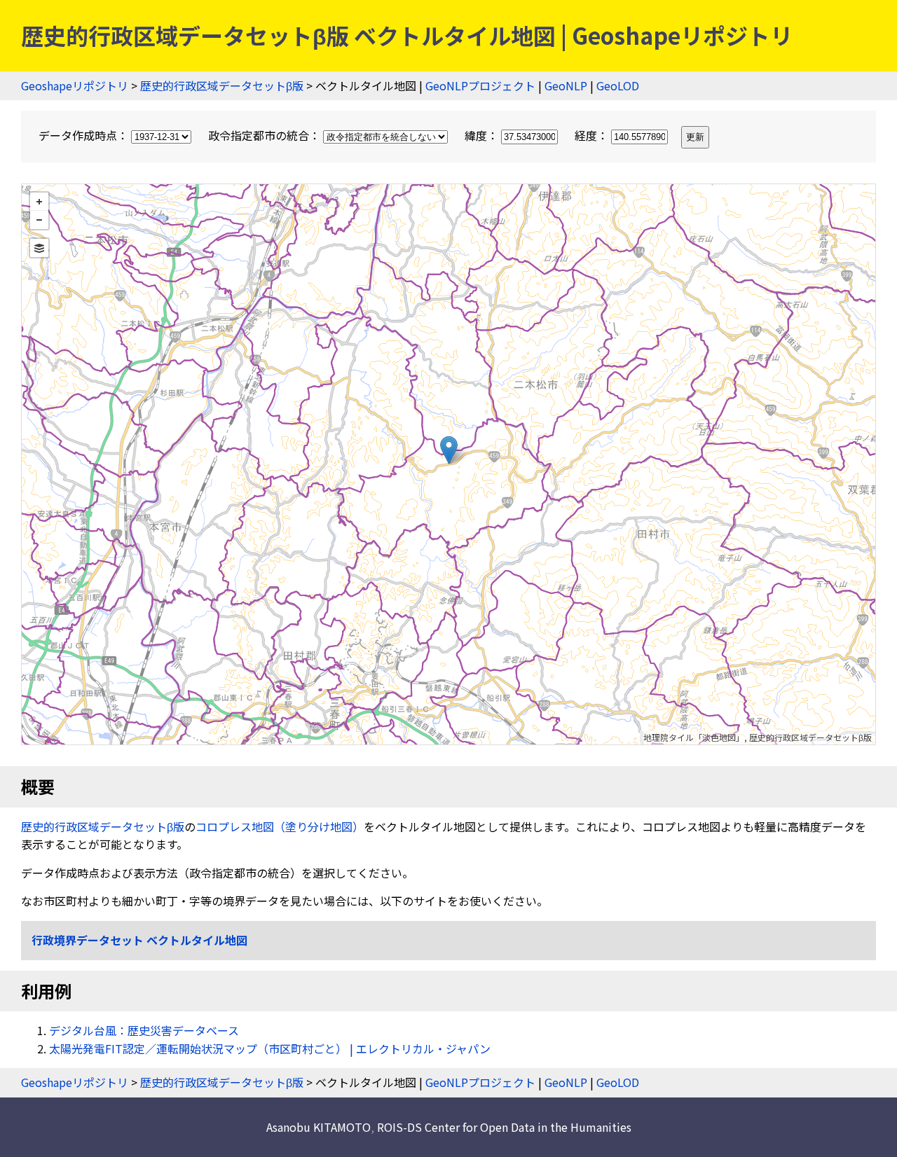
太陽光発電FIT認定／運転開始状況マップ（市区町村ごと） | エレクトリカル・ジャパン (270, 1048)
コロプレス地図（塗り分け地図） (280, 826)
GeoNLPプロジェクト (480, 85)
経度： (593, 135)
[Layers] (39, 248)
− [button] (39, 220)
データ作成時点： (85, 135)
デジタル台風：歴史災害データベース (144, 1030)
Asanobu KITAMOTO (318, 1126)
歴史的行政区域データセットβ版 (221, 85)
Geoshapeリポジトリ (74, 85)
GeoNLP (566, 85)
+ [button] (39, 202)
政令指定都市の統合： (265, 135)
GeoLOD (617, 85)
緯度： (483, 135)
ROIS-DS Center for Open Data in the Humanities (504, 1126)
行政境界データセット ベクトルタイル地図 (139, 939)
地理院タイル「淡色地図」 (693, 737)
